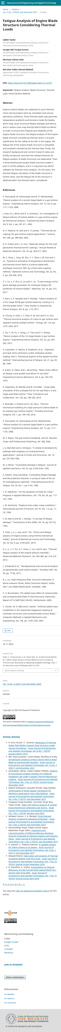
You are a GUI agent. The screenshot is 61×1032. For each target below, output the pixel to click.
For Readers (9, 994)
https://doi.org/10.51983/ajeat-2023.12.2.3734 (30, 83)
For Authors (9, 998)
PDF (9, 630)
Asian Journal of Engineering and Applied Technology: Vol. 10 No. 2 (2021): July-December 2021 (33, 765)
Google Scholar (11, 942)
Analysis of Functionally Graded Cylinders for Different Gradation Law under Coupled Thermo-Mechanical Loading (33, 775)
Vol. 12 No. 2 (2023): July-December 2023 (20, 12)
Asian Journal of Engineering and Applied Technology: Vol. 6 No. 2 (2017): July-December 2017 (32, 850)
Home (5, 9)
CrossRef (8, 949)
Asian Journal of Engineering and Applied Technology (31, 3)
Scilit (6, 945)
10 (19, 884)
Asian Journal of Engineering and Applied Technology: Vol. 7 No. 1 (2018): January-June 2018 (31, 810)
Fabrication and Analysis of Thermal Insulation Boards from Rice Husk (33, 857)
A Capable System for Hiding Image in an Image (32, 846)
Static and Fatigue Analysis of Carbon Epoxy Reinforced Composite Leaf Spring (33, 806)
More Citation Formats (14, 670)
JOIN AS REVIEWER (13, 964)
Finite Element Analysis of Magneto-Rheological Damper (30, 817)
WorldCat (8, 952)
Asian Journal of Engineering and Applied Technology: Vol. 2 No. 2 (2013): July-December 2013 (33, 840)
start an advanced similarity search (32, 890)
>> (24, 884)
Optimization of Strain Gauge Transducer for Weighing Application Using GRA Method (30, 792)
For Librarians (10, 1002)
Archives (15, 9)
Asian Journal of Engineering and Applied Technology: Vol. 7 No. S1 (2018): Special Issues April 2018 (33, 875)
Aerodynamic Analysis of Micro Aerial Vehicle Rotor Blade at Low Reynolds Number (33, 761)
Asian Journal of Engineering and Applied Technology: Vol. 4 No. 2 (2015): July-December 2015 (32, 796)
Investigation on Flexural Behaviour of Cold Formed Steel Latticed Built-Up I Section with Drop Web (32, 870)
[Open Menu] (3, 3)
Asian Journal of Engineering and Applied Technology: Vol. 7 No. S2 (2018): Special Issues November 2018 (33, 782)
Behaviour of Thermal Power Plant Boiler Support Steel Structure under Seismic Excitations (32, 745)
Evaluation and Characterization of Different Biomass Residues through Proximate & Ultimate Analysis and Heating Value (33, 834)
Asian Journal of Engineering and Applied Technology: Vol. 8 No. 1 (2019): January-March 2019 (32, 751)
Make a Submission (15, 977)
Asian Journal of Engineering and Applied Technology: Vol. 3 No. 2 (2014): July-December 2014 (32, 822)
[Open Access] (10, 914)
